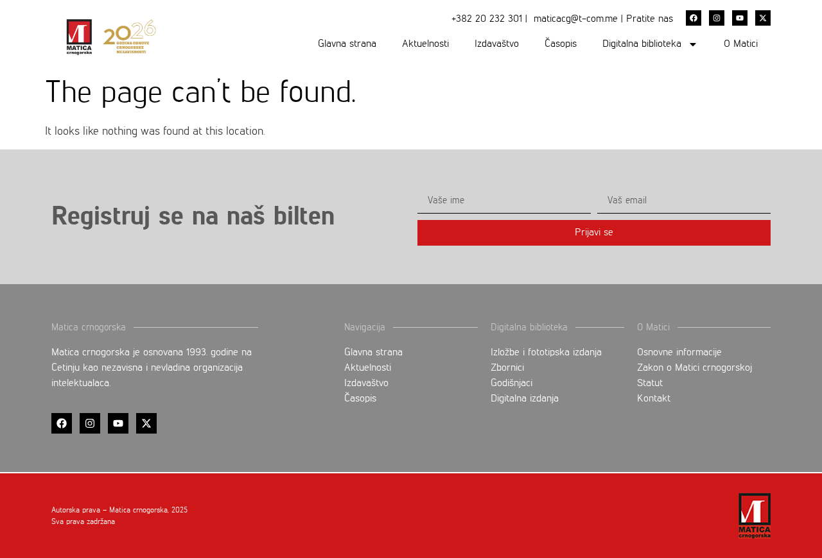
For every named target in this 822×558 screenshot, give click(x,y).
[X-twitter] (763, 18)
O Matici (741, 44)
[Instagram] (716, 18)
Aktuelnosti (425, 44)
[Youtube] (740, 18)
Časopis (561, 44)
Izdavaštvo (497, 44)
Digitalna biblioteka (641, 44)
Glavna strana (347, 44)
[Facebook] (693, 18)
